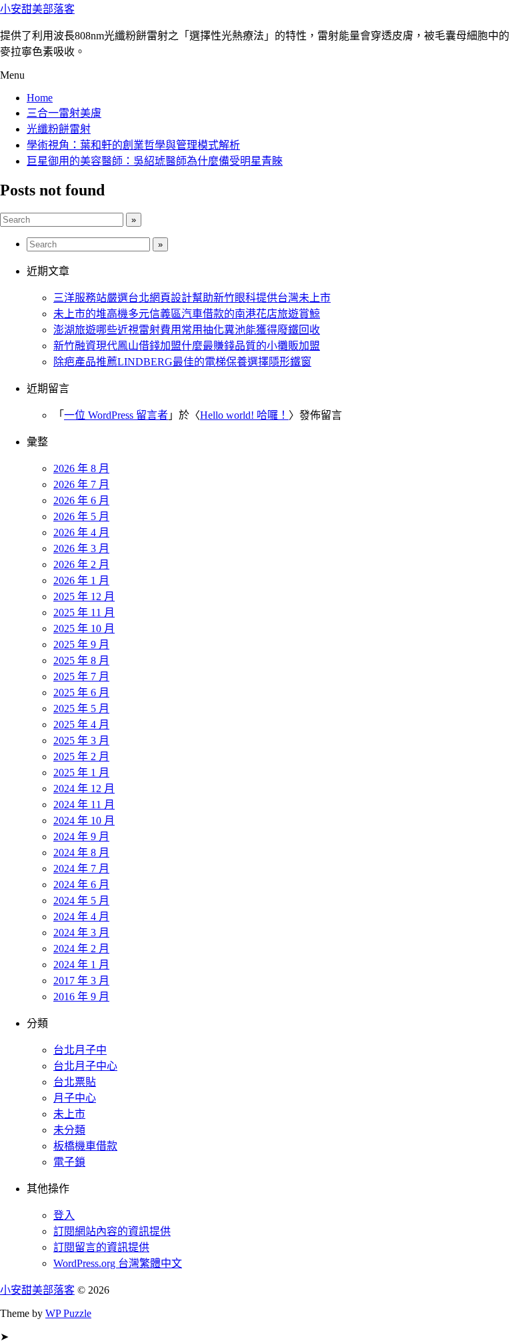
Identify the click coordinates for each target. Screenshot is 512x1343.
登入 (64, 1215)
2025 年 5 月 (81, 708)
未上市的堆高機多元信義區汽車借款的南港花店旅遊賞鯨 (186, 313)
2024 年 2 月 (81, 948)
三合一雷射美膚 (64, 113)
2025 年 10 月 (84, 628)
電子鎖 (69, 1162)
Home (40, 97)
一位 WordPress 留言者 (116, 415)
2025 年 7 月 (81, 676)
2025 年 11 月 (84, 612)
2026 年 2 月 (81, 564)
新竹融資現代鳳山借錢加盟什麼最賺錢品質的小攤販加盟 (186, 345)
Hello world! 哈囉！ (244, 415)
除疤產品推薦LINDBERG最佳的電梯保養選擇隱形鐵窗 (182, 361)
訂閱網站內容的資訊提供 (112, 1231)
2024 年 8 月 (81, 852)
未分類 (69, 1130)
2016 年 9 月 (81, 996)
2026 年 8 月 (81, 468)
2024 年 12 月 (84, 788)
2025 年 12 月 (84, 596)
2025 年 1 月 (81, 772)
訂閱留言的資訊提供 (101, 1247)
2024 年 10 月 (84, 820)
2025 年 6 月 (81, 692)
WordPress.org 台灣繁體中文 (117, 1263)
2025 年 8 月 (81, 660)
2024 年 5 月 (81, 900)
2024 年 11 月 (84, 804)
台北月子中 (80, 1050)
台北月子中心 (85, 1066)
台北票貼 (74, 1082)
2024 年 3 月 (81, 932)
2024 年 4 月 (81, 916)
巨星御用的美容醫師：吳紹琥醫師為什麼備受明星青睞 (155, 161)
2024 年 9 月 (81, 836)
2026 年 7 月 (81, 484)
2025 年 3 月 (81, 740)
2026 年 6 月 (81, 500)
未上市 (69, 1114)
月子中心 (74, 1098)
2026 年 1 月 (81, 580)
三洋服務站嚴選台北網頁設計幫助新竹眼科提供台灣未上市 (192, 297)
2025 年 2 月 (81, 756)
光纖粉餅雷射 (59, 129)
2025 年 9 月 (81, 644)
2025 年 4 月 (81, 724)
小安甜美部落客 (37, 9)
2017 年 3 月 (81, 980)
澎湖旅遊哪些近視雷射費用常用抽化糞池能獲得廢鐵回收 (186, 329)
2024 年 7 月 (81, 868)
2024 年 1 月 (81, 964)
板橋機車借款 (85, 1146)
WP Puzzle (68, 1313)
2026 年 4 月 (81, 532)
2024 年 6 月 (81, 884)
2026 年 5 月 (81, 516)
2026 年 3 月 (81, 548)
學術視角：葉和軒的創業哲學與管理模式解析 (133, 145)
